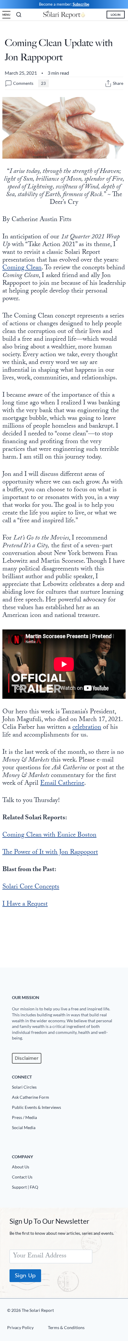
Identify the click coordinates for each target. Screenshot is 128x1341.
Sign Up (25, 1275)
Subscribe (81, 4)
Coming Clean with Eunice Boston (49, 835)
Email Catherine (62, 783)
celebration (86, 727)
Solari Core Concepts (30, 887)
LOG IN (116, 14)
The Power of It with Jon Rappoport (50, 852)
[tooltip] (108, 83)
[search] (19, 15)
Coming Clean (22, 268)
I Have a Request (25, 904)
